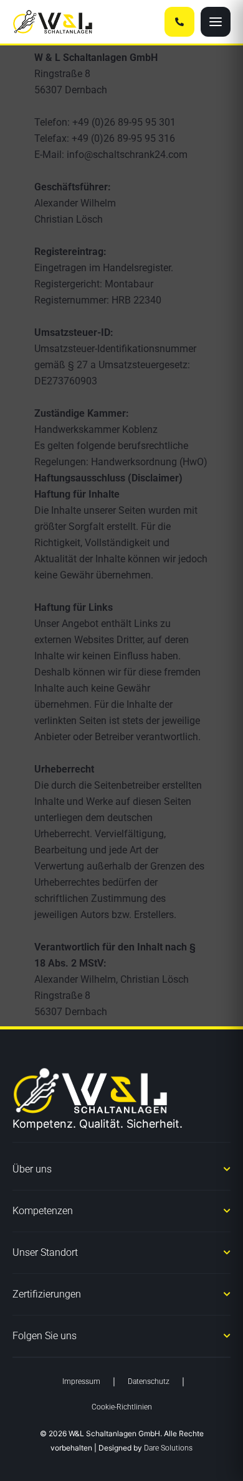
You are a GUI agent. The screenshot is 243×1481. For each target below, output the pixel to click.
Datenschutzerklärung (119, 1464)
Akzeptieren (121, 1369)
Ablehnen (122, 1403)
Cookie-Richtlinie (44, 1464)
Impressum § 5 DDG (195, 1464)
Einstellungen (122, 1437)
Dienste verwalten (118, 1337)
